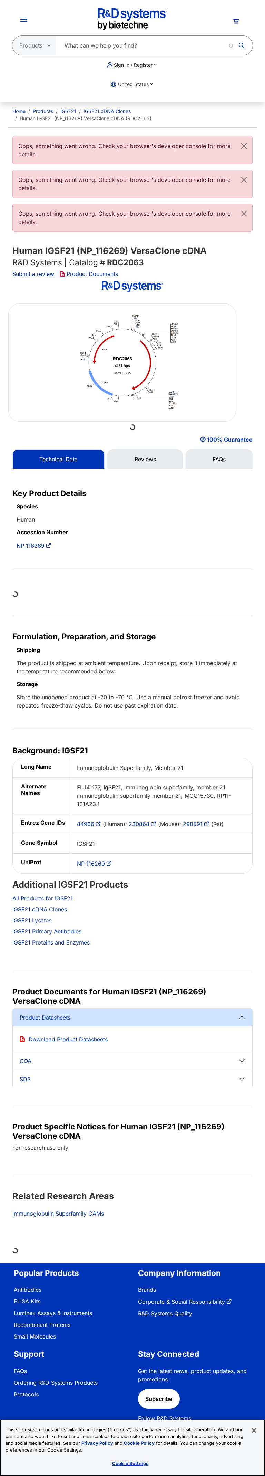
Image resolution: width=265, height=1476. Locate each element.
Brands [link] (147, 1289)
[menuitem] (19, 111)
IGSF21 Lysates (31, 920)
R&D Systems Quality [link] (165, 1313)
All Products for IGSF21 (42, 898)
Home (19, 111)
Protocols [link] (26, 1394)
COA (25, 1060)
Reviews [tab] (145, 459)
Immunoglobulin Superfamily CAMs (58, 1213)
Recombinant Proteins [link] (42, 1324)
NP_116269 (31, 545)
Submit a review (33, 273)
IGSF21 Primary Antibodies (46, 931)
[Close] (244, 146)
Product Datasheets (45, 1017)
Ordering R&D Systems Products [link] (56, 1382)
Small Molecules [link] (35, 1336)
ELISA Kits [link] (27, 1301)
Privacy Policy (97, 1443)
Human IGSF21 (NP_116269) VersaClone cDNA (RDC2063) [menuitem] (85, 118)
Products (43, 111)
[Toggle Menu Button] (24, 19)
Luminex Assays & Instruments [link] (53, 1313)
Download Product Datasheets (68, 1039)
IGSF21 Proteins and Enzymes (51, 942)
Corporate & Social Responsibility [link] (181, 1301)
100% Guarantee (230, 439)
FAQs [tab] (219, 459)
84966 (85, 823)
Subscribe (159, 1398)
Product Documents (92, 273)
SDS (25, 1079)
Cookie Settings (130, 1463)
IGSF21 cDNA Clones (107, 111)
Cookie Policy (139, 1443)
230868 (139, 823)
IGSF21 (68, 111)
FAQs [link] (20, 1370)
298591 (193, 823)
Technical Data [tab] (58, 459)
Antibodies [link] (27, 1289)
